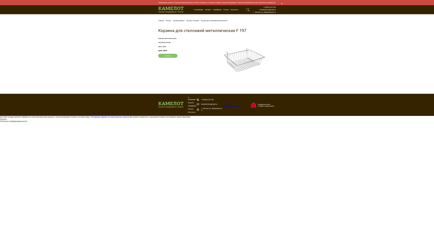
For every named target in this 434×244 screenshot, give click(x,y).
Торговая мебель (178, 20)
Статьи (226, 10)
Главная (161, 20)
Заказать (168, 56)
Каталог (208, 10)
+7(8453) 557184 (269, 7)
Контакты (234, 10)
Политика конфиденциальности (232, 105)
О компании (198, 10)
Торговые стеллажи (192, 20)
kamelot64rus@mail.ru (268, 10)
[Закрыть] (282, 3)
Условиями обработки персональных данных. (110, 117)
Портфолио (217, 10)
